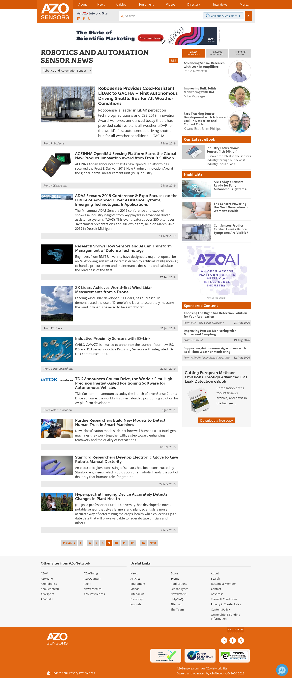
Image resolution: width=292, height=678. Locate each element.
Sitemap (176, 604)
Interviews (137, 594)
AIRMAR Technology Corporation (211, 357)
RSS (173, 60)
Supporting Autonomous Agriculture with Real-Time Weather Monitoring (215, 350)
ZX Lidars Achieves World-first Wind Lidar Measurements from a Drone (113, 289)
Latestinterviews (194, 53)
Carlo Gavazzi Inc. (62, 368)
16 (143, 543)
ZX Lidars (56, 328)
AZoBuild (47, 599)
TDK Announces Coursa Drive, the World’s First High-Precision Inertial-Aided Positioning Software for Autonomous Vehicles (124, 383)
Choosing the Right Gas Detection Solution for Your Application (215, 314)
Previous (69, 543)
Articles (135, 578)
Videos (135, 589)
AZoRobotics (49, 584)
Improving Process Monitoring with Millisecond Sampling (210, 332)
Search (215, 578)
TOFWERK (197, 340)
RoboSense (57, 143)
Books (174, 573)
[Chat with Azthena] (282, 670)
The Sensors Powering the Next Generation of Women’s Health (231, 207)
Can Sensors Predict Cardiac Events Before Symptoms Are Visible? (231, 229)
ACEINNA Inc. (59, 185)
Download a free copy (216, 420)
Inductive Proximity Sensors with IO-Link (113, 338)
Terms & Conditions (224, 599)
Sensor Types (179, 589)
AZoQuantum (92, 578)
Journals (136, 604)
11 (124, 543)
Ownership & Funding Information (225, 616)
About (215, 573)
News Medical (93, 589)
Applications (179, 584)
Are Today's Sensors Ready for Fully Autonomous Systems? (230, 185)
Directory (137, 599)
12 (132, 543)
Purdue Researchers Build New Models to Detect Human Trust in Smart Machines (120, 422)
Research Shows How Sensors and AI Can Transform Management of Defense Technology (123, 248)
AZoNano (47, 578)
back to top (234, 629)
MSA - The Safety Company (207, 322)
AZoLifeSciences (94, 594)
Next (153, 543)
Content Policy (220, 609)
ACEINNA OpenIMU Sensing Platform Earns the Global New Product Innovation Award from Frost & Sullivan (125, 155)
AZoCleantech (50, 589)
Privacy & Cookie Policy (226, 604)
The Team (177, 609)
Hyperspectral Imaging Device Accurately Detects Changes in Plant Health (121, 496)
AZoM (44, 573)
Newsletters (179, 594)
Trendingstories (240, 53)
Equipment (138, 584)
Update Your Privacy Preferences (73, 673)
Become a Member (223, 584)
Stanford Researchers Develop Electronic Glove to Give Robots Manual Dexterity (126, 459)
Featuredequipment (216, 53)
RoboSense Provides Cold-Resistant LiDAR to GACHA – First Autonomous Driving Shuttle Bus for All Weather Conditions (138, 96)
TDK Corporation (61, 410)
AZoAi (87, 584)
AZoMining (91, 573)
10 (116, 543)
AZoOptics (47, 594)
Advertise (217, 594)
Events (175, 578)
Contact (216, 589)
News (134, 573)
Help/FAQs (178, 599)
